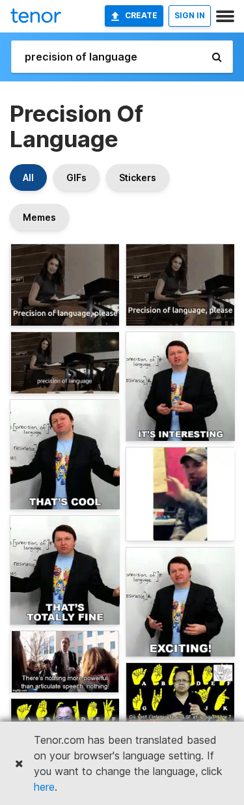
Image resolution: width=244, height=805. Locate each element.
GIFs (76, 177)
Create (141, 15)
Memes (39, 217)
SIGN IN (189, 15)
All (28, 177)
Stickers (137, 177)
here (44, 786)
